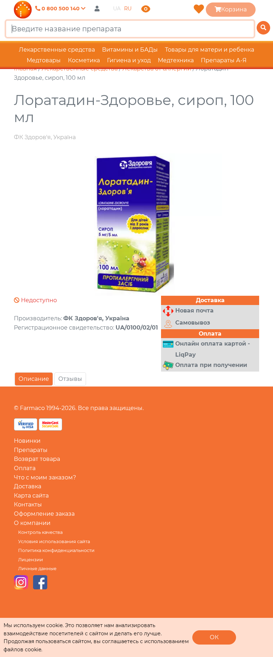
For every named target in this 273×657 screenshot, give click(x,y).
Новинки (27, 440)
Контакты (28, 504)
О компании (32, 523)
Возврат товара (37, 459)
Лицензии (30, 559)
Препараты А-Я (224, 60)
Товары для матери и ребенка (209, 49)
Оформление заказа (44, 513)
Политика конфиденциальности (56, 550)
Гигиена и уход (129, 60)
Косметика (84, 60)
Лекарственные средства (57, 49)
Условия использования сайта (54, 541)
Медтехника (176, 60)
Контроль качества (40, 532)
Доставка (27, 486)
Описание (33, 378)
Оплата (25, 468)
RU (128, 8)
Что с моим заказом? (45, 477)
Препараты (31, 450)
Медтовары (44, 60)
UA (117, 8)
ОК (214, 637)
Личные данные (37, 568)
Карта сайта (31, 495)
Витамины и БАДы (130, 49)
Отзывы (70, 378)
